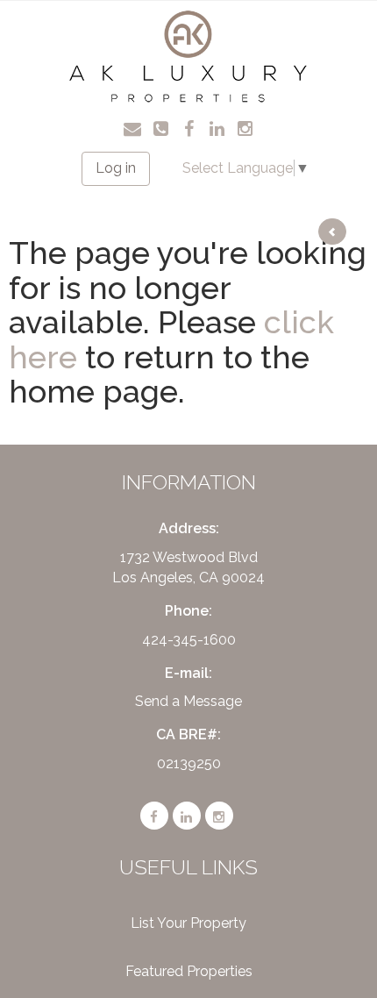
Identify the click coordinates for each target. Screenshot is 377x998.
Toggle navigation (35, 26)
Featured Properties (189, 971)
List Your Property (188, 923)
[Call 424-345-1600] (160, 127)
